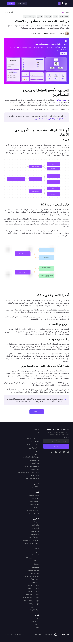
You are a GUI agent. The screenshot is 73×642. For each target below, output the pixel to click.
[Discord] (68, 452)
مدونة (67, 12)
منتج (62, 12)
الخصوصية (7, 634)
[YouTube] (51, 452)
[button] (8, 12)
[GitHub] (64, 452)
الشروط (13, 634)
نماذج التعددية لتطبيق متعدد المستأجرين (49, 119)
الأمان (24, 634)
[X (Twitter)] (60, 452)
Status (19, 634)
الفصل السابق (61, 100)
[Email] (56, 452)
